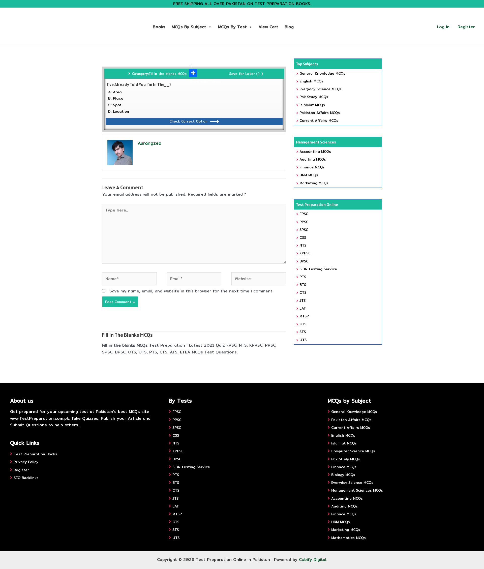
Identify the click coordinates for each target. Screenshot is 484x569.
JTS (302, 300)
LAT (302, 308)
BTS (302, 284)
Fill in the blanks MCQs (168, 73)
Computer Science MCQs (353, 451)
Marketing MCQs (313, 183)
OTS (302, 324)
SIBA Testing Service (318, 269)
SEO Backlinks (26, 478)
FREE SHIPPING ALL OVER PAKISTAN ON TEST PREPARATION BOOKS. (242, 4)
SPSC (303, 229)
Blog (289, 27)
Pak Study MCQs (313, 97)
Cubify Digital (312, 559)
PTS (302, 277)
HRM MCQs (308, 175)
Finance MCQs (312, 167)
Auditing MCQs (312, 159)
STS (302, 332)
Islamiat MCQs (312, 105)
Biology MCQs (343, 474)
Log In (443, 27)
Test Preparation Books (35, 454)
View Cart (268, 27)
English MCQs (311, 81)
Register (466, 27)
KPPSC (305, 253)
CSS (302, 237)
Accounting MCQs (315, 151)
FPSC (303, 214)
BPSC (304, 261)
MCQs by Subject (189, 27)
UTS (303, 340)
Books (159, 27)
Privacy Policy (26, 462)
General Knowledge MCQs (322, 73)
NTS (302, 245)
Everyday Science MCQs (320, 89)
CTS (302, 292)
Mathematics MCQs (348, 538)
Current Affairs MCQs (318, 120)
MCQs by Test (232, 27)
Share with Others (205, 80)
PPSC (304, 222)
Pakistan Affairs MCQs (319, 112)
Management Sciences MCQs (357, 490)
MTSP (304, 316)
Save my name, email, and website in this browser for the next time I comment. (191, 291)
